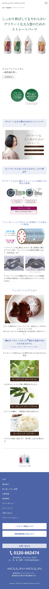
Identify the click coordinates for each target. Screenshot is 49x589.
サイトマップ (7, 508)
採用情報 (5, 498)
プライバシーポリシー (10, 518)
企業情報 (5, 494)
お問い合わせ (7, 513)
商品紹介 (5, 484)
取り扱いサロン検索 (10, 489)
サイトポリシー (8, 503)
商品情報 (8, 7)
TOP (3, 7)
